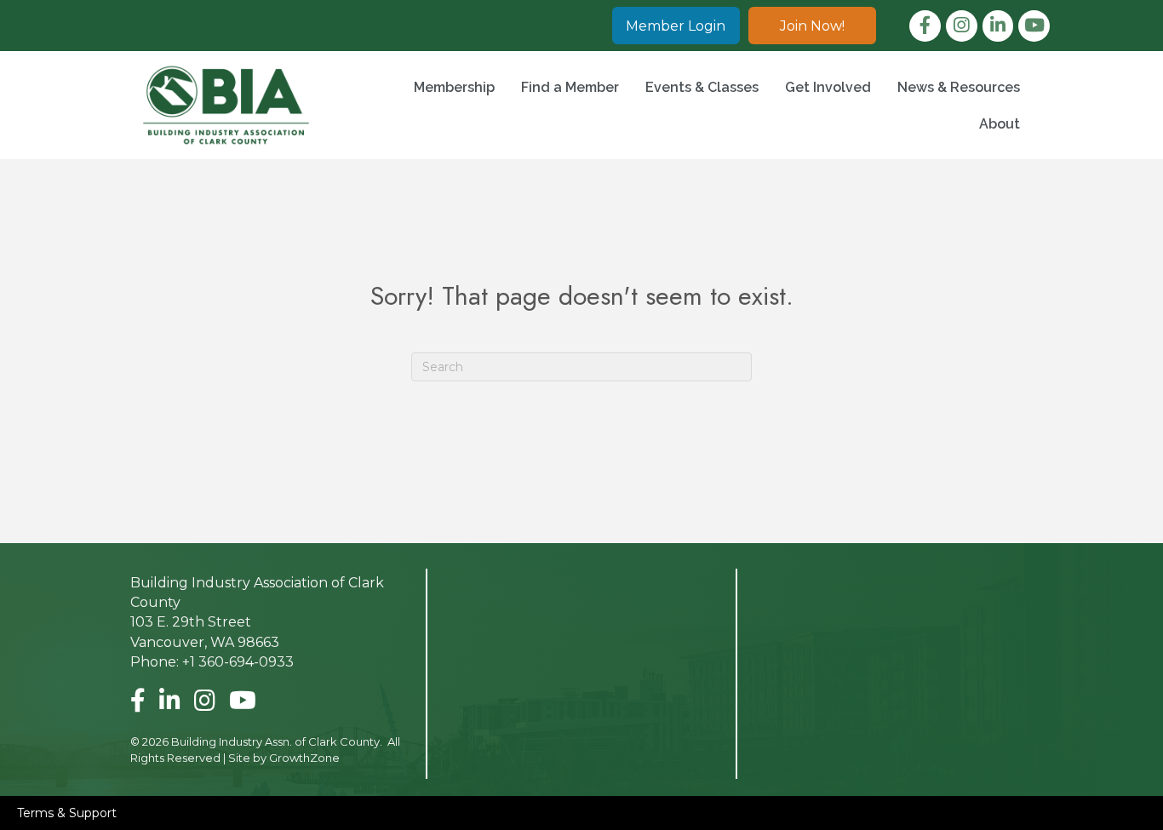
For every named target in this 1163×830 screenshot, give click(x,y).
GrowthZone (304, 757)
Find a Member (570, 87)
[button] (676, 25)
